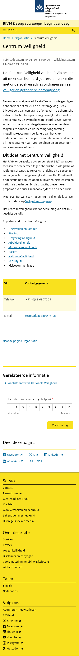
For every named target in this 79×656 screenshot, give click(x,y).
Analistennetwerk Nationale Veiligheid (32, 383)
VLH (7, 283)
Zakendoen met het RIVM (19, 515)
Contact (8, 488)
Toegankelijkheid (14, 550)
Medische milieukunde (22, 247)
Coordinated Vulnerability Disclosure (26, 561)
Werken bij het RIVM (16, 499)
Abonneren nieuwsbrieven (19, 609)
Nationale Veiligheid (21, 256)
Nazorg (12, 252)
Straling (13, 233)
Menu (12, 30)
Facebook (23, 626)
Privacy (7, 545)
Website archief (12, 567)
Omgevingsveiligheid (21, 238)
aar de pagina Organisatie (20, 341)
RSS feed (8, 615)
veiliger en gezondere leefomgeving (31, 90)
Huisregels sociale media (18, 521)
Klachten (8, 504)
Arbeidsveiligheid (19, 242)
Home (7, 38)
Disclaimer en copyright (18, 556)
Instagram (23, 643)
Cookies (8, 539)
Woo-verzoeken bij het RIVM (21, 510)
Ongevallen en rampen (23, 229)
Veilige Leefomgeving (38, 201)
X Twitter (22, 621)
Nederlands (10, 591)
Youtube (22, 637)
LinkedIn (22, 632)
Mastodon (23, 648)
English (7, 585)
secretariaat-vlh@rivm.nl (41, 315)
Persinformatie (12, 493)
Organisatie (22, 38)
